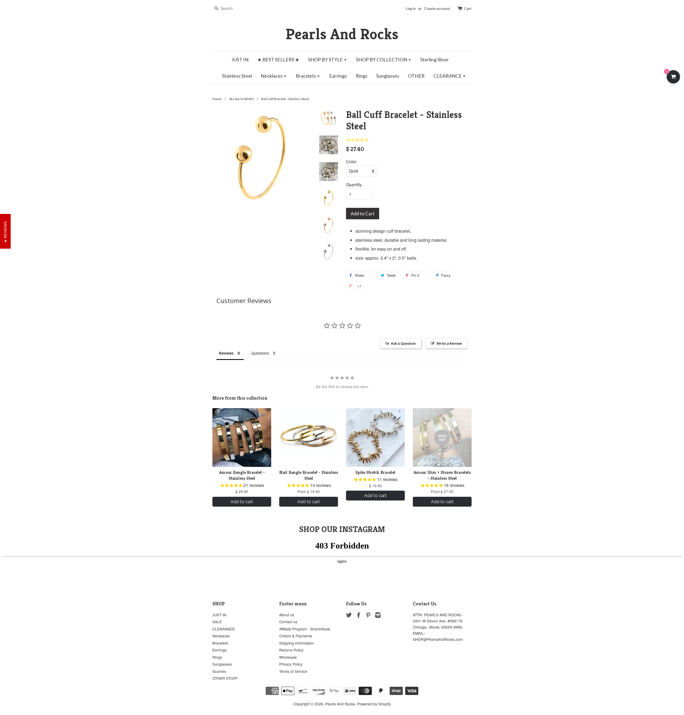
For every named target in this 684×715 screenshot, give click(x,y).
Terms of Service (293, 671)
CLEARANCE (448, 76)
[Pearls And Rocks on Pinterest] (368, 615)
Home (216, 99)
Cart (468, 8)
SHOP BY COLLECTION (382, 59)
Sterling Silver (434, 59)
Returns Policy (291, 650)
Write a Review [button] (449, 343)
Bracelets (306, 76)
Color (351, 161)
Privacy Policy (290, 664)
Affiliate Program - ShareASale (304, 628)
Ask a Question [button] (403, 343)
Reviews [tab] (226, 353)
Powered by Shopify (374, 703)
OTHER (416, 76)
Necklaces (272, 76)
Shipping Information (296, 643)
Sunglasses (387, 76)
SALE (217, 621)
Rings (361, 76)
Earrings (338, 76)
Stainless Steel (237, 76)
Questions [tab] (260, 353)
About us (286, 614)
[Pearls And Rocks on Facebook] (359, 615)
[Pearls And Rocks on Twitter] (349, 615)
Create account (437, 8)
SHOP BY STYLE (326, 59)
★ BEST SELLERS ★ (278, 59)
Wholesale (288, 657)
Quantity (354, 184)
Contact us (288, 621)
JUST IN (239, 59)
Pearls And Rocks (342, 34)
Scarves (219, 671)
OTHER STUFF (225, 678)
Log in (411, 8)
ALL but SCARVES (241, 99)
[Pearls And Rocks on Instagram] (378, 615)
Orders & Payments (295, 635)
